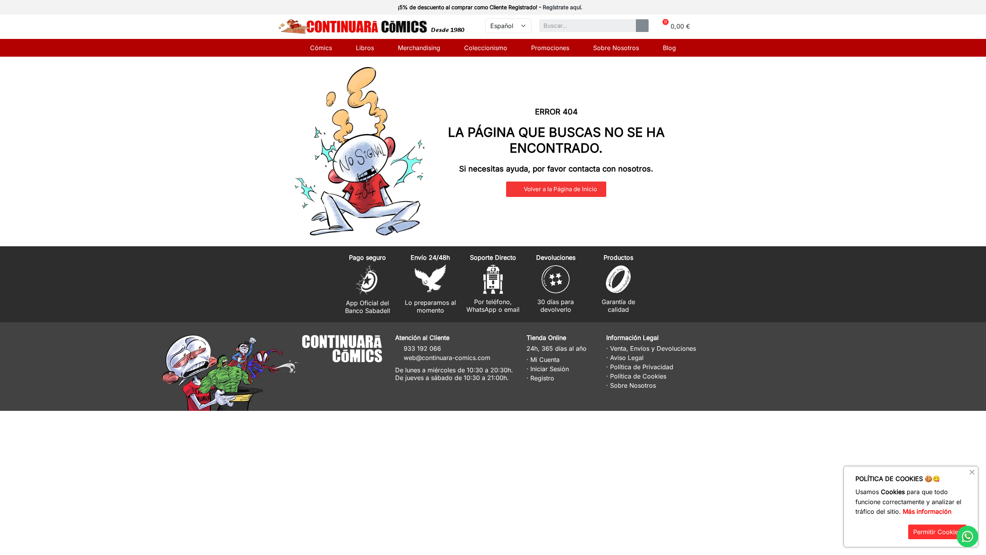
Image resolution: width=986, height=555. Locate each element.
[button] (556, 189)
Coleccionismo (485, 48)
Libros (365, 48)
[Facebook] (357, 372)
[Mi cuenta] (694, 8)
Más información (927, 511)
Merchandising (419, 48)
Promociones (550, 48)
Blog (669, 48)
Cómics (321, 48)
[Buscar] (642, 25)
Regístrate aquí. (562, 7)
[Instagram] (343, 372)
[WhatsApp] (967, 536)
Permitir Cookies (937, 532)
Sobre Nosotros (616, 48)
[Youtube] (371, 372)
